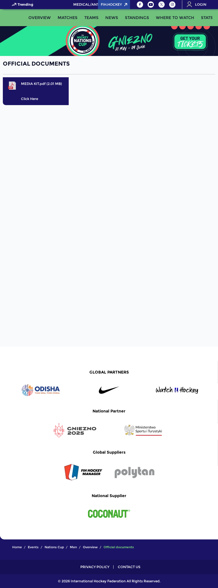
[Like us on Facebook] (140, 4)
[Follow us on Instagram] (172, 4)
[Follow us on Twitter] (161, 4)
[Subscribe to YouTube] (151, 4)
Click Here (29, 99)
